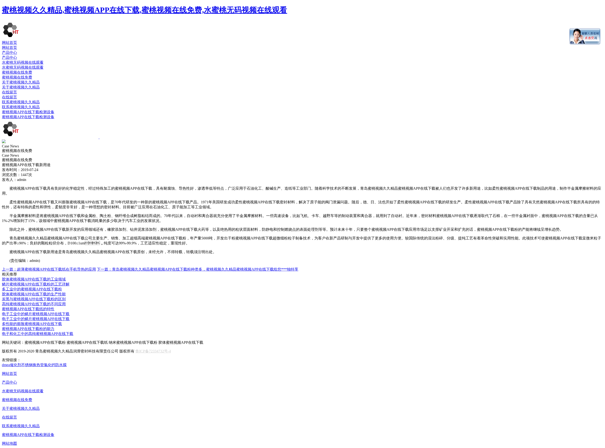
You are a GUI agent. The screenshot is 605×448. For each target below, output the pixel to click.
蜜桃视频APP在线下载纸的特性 (28, 309)
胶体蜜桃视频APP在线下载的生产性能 (34, 294)
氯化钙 (49, 365)
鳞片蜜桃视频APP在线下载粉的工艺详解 (35, 284)
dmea (6, 365)
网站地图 (9, 443)
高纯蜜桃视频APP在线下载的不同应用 (34, 304)
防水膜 (61, 365)
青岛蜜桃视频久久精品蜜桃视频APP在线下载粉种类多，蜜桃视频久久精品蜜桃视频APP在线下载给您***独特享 (197, 269)
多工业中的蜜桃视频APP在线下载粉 (32, 289)
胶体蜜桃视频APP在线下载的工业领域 (34, 279)
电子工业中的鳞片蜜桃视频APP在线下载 (35, 314)
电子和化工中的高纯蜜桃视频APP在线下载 (37, 334)
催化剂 (15, 365)
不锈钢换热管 (32, 365)
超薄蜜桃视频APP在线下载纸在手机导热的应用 (49, 269)
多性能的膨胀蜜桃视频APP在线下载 (32, 324)
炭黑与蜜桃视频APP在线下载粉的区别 (34, 299)
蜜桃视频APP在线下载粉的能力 (28, 329)
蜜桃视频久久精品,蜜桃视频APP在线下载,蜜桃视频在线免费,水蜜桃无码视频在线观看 (144, 10)
